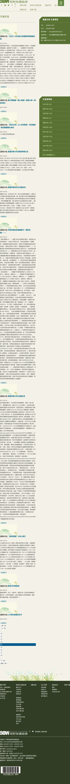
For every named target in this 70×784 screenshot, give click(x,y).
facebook (2, 5)
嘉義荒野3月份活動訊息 (16, 396)
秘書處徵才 (44, 691)
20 (1, 633)
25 (1, 647)
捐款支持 (23, 10)
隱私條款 (44, 731)
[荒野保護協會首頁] (14, 733)
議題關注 (18, 714)
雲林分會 (45, 109)
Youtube (33, 731)
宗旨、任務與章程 (5, 687)
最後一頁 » (4, 663)
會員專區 (37, 731)
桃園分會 (45, 118)
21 (1, 636)
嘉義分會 (45, 123)
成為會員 (43, 687)
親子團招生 (44, 696)
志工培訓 (18, 704)
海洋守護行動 (20, 711)
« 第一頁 (3, 625)
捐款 (53, 687)
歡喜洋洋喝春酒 (13, 586)
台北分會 (45, 104)
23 (1, 641)
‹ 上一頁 (3, 628)
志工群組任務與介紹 (6, 691)
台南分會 (45, 136)
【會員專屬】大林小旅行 (17, 536)
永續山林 (18, 691)
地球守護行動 (20, 708)
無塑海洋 (18, 694)
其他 (17, 723)
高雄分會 (45, 150)
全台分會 (2, 698)
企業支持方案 (56, 691)
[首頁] (14, 1)
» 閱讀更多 (3, 87)
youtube (8, 5)
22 (1, 639)
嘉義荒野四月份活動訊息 (17, 187)
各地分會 (20, 758)
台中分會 (45, 146)
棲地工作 (18, 687)
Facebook (30, 731)
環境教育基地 (20, 702)
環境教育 (18, 697)
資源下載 (33, 10)
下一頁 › (3, 660)
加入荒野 (58, 5)
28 (1, 655)
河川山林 (18, 719)
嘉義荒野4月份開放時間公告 (18, 152)
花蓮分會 (45, 127)
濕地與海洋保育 (20, 717)
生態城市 (18, 689)
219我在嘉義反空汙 (15, 615)
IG (5, 5)
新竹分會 (45, 132)
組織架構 (2, 689)
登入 (15, 5)
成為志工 (43, 689)
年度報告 (2, 696)
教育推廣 (18, 700)
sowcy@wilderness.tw (55, 31)
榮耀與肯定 (3, 694)
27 (1, 652)
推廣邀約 (54, 689)
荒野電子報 (44, 694)
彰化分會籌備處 (48, 155)
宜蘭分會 (45, 141)
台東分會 (45, 113)
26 (1, 650)
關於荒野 (23, 5)
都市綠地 (18, 721)
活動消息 (48, 5)
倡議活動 (18, 706)
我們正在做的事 (35, 5)
